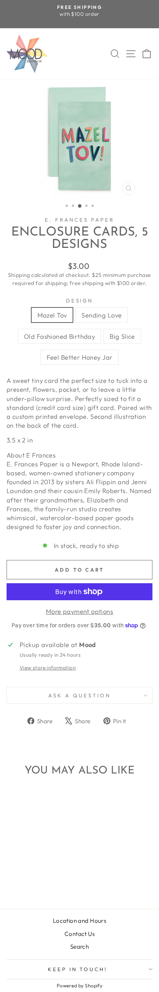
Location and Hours (79, 920)
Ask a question (79, 695)
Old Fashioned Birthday (59, 336)
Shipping (19, 274)
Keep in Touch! (78, 969)
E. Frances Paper (79, 220)
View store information (48, 667)
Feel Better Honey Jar (80, 357)
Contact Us (79, 933)
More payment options (79, 611)
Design (79, 300)
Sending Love (101, 315)
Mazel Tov (52, 315)
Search (79, 946)
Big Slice (122, 336)
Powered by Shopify (79, 985)
